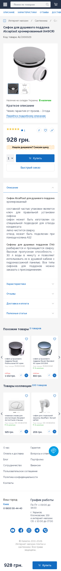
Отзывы (44, 12)
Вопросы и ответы (41, 453)
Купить (37, 158)
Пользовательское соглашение (20, 471)
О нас (6, 447)
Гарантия (35, 447)
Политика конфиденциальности (20, 477)
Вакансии (36, 465)
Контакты (8, 483)
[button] (54, 451)
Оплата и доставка (13, 453)
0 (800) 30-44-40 (12, 508)
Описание (8, 12)
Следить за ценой (52, 130)
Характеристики (27, 12)
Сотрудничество (12, 465)
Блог (5, 459)
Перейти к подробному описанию (26, 116)
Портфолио (37, 459)
